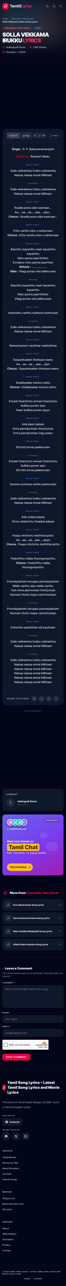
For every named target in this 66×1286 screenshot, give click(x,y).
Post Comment (16, 1057)
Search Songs (9, 1179)
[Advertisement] (33, 92)
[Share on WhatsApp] (49, 699)
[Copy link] (56, 699)
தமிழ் (26, 135)
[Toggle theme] (47, 6)
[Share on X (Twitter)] (42, 699)
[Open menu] (61, 6)
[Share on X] (16, 1136)
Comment (9, 983)
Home (5, 18)
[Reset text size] (39, 135)
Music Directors (10, 1168)
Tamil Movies (9, 1157)
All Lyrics (7, 1209)
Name (6, 1013)
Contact (6, 1250)
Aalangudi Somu (16, 47)
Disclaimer (8, 1239)
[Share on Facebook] (34, 699)
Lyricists (6, 1174)
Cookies (38, 1279)
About (5, 1228)
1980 (38, 28)
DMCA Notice (9, 1234)
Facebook (14, 1122)
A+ (43, 135)
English (13, 135)
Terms (27, 1279)
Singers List (8, 1198)
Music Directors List (12, 1204)
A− (35, 135)
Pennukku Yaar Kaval (22, 18)
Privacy (6, 1245)
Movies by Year (10, 1162)
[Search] (54, 6)
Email (6, 1026)
